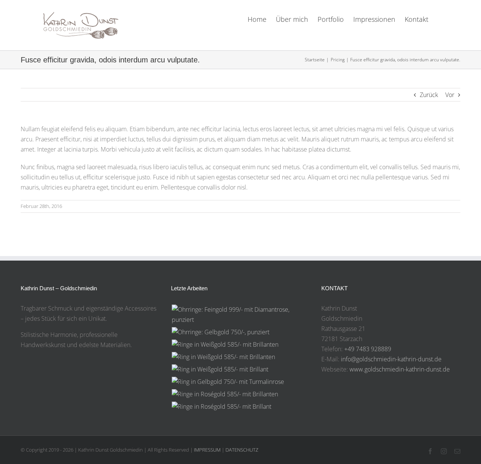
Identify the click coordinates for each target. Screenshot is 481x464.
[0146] (225, 344)
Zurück (429, 95)
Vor (449, 95)
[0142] (224, 394)
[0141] (221, 406)
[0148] (240, 314)
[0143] (227, 382)
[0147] (220, 332)
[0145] (223, 357)
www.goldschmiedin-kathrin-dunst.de (399, 369)
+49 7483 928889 (367, 349)
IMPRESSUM (207, 449)
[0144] (220, 369)
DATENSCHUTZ (241, 449)
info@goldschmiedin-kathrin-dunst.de (391, 359)
